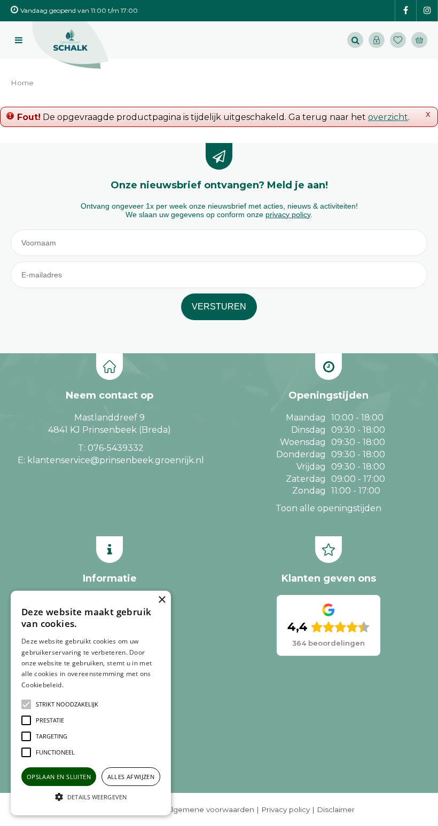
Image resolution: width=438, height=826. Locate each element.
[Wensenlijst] (398, 40)
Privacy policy (285, 809)
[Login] (377, 40)
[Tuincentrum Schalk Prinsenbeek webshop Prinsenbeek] (70, 45)
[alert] (91, 703)
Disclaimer (336, 809)
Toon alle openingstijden (328, 508)
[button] (67, 704)
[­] (405, 11)
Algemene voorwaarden (210, 809)
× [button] (162, 600)
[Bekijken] (419, 40)
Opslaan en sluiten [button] (59, 777)
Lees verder (81, 685)
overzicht (388, 117)
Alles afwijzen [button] (131, 777)
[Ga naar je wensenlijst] (400, 40)
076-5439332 (116, 448)
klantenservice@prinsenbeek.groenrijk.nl (115, 460)
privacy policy (287, 214)
